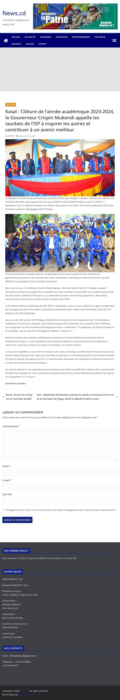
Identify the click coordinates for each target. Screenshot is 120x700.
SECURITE (16, 44)
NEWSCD (11, 136)
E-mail (6, 480)
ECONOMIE (45, 37)
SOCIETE (30, 44)
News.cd (14, 13)
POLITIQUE (100, 37)
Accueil (16, 37)
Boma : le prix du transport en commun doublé (19, 397)
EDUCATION (61, 37)
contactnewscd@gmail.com (23, 655)
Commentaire (10, 426)
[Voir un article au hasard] (114, 40)
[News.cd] (5, 40)
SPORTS (42, 44)
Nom (6, 466)
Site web (7, 494)
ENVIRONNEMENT (81, 37)
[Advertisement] (60, 69)
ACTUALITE (30, 37)
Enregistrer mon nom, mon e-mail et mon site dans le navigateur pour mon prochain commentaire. (61, 510)
